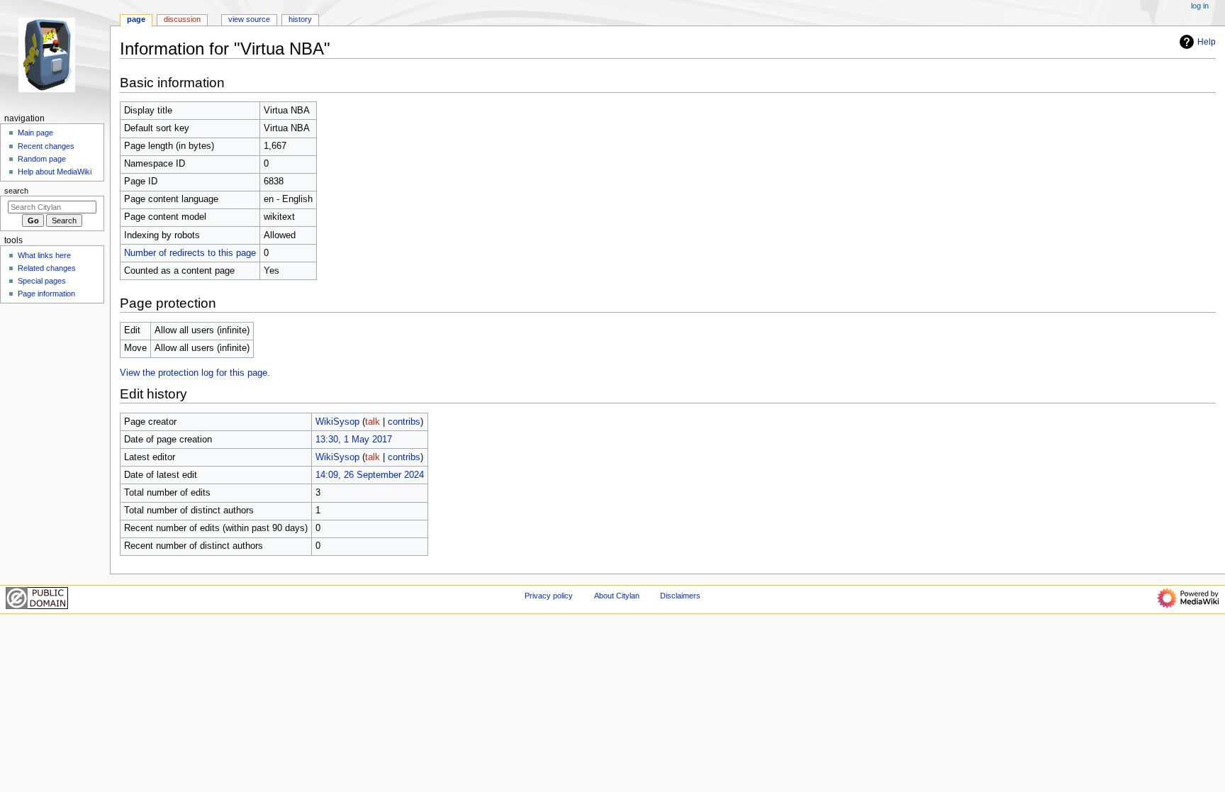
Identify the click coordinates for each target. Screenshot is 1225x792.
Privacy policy (549, 595)
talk (372, 422)
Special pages (42, 281)
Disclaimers (680, 595)
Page (136, 19)
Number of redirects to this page (190, 253)
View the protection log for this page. (195, 373)
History (300, 19)
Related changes (47, 268)
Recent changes (46, 146)
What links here (44, 255)
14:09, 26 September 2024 (369, 475)
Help (1206, 42)
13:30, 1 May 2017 (353, 440)
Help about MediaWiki (54, 171)
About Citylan (616, 595)
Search (16, 190)
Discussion (182, 19)
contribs (404, 422)
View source (249, 19)
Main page (35, 132)
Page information (46, 293)
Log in (1200, 5)
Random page (42, 159)
